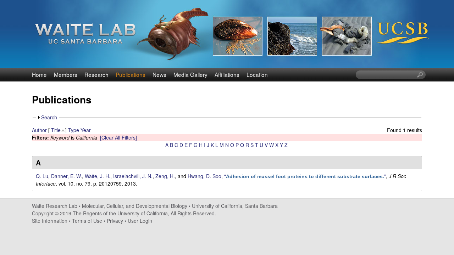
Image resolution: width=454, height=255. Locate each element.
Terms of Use (87, 220)
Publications (130, 74)
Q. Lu (42, 176)
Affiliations (227, 74)
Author (39, 130)
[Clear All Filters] (118, 137)
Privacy (115, 220)
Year (86, 130)
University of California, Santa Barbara (235, 205)
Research (96, 74)
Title (56, 130)
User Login (140, 220)
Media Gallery (190, 74)
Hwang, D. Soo (204, 176)
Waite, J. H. (97, 176)
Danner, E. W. (66, 176)
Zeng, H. (165, 176)
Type (73, 130)
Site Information (49, 220)
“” (305, 176)
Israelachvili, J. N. (133, 176)
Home (39, 74)
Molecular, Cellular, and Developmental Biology (134, 205)
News (159, 74)
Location (257, 74)
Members (65, 74)
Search (49, 117)
